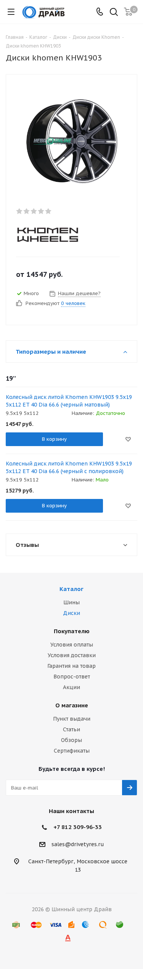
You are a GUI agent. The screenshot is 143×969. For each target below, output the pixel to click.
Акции (71, 687)
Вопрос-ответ (71, 676)
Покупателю (72, 631)
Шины (71, 602)
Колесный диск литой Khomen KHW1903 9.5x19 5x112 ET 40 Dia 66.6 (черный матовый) (69, 401)
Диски (71, 613)
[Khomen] (65, 233)
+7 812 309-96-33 (77, 827)
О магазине (71, 705)
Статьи (71, 729)
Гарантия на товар (71, 665)
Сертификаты (72, 750)
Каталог (71, 589)
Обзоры (71, 740)
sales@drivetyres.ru (77, 844)
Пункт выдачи (71, 718)
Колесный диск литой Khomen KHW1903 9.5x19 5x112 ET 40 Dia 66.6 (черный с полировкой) (69, 467)
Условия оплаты (71, 644)
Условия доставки (72, 655)
